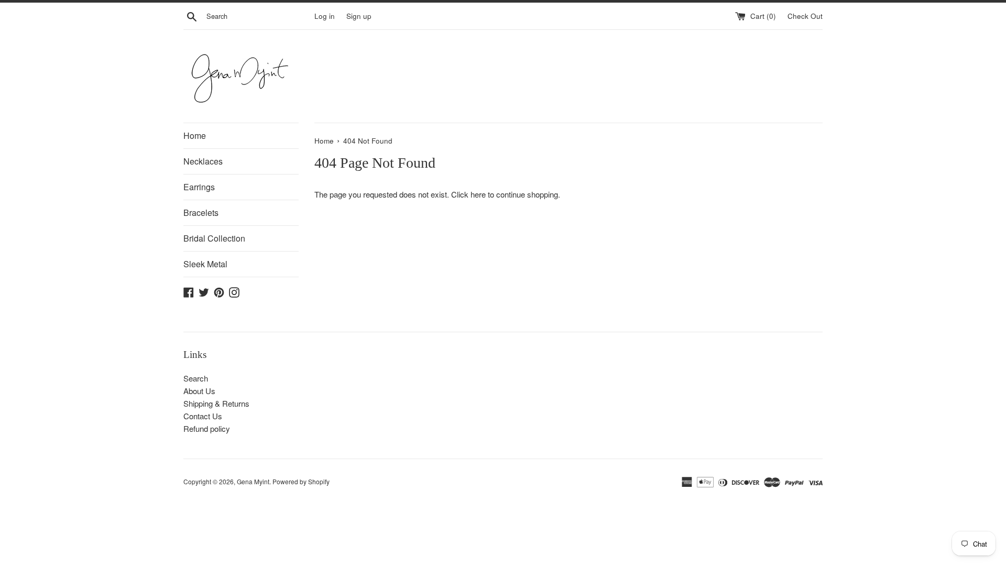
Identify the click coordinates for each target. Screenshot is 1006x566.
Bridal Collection (214, 238)
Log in (324, 16)
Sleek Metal (205, 264)
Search (195, 378)
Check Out (805, 16)
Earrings (199, 187)
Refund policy (206, 428)
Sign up (358, 16)
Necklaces (203, 161)
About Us (199, 390)
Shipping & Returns (216, 403)
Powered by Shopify (301, 481)
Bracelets (200, 212)
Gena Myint (253, 481)
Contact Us (202, 415)
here (478, 194)
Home (194, 135)
